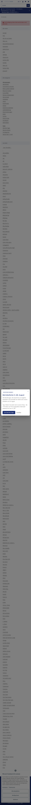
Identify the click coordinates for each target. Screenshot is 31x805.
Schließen (18, 412)
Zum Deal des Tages (9, 412)
